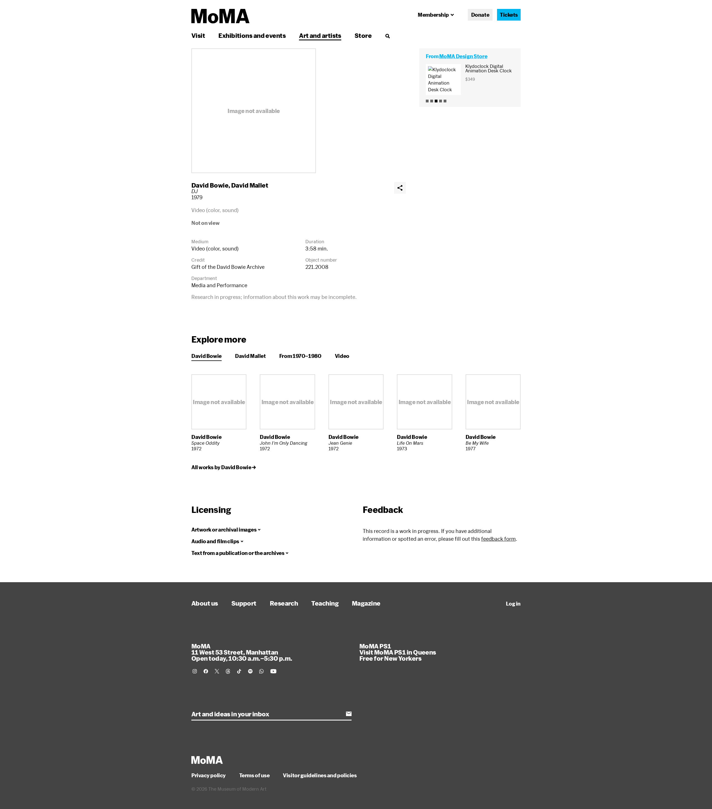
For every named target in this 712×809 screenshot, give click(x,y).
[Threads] (228, 671)
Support (243, 603)
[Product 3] (436, 101)
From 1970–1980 (300, 356)
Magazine (366, 603)
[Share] (400, 188)
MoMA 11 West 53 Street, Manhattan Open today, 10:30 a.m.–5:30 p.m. (241, 652)
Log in (513, 603)
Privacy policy (208, 775)
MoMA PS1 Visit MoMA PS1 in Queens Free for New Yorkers (397, 652)
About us (204, 603)
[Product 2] (431, 101)
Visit (198, 35)
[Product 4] (440, 101)
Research (284, 603)
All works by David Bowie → (223, 467)
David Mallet (249, 185)
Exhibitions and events (252, 35)
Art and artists (320, 35)
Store (363, 35)
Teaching (324, 603)
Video (342, 356)
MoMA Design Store (463, 56)
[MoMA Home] (220, 16)
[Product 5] (445, 101)
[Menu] (387, 36)
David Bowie (209, 185)
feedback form (498, 539)
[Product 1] (427, 101)
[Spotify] (250, 671)
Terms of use (254, 775)
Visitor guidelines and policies (320, 775)
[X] (217, 671)
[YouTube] (273, 671)
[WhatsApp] (261, 671)
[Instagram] (194, 671)
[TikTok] (239, 671)
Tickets (509, 15)
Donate (480, 15)
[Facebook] (205, 671)
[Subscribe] (349, 714)
